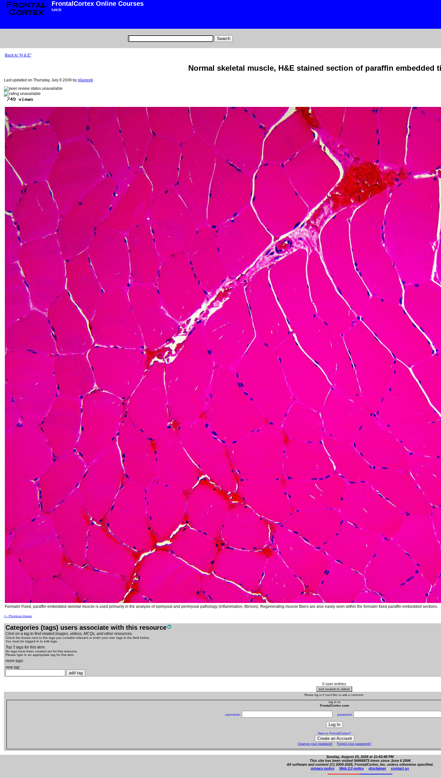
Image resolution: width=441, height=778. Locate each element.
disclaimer (377, 768)
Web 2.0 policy (351, 768)
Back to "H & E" (18, 55)
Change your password (315, 743)
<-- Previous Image (18, 616)
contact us (400, 768)
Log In (56, 9)
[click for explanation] (169, 626)
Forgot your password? (354, 743)
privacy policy (322, 768)
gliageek (85, 80)
